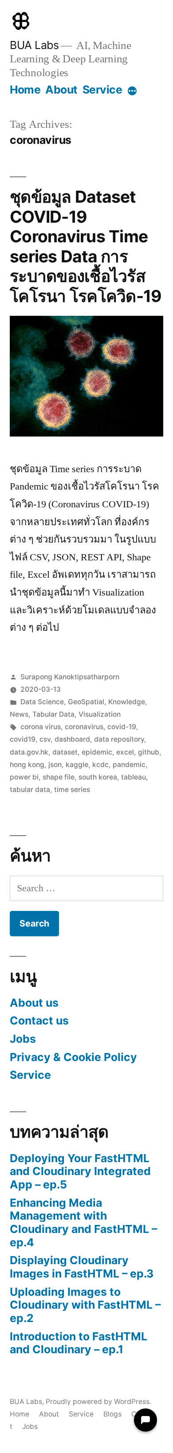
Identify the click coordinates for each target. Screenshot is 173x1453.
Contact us (39, 1020)
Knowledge (126, 702)
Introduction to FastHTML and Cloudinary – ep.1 (78, 1343)
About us (34, 1002)
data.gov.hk (29, 752)
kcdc (100, 764)
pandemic (129, 764)
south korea (98, 777)
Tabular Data (53, 714)
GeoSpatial (86, 702)
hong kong (27, 764)
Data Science (42, 702)
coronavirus (84, 726)
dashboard (72, 739)
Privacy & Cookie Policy (73, 1057)
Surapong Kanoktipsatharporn (69, 677)
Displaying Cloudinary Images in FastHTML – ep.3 (81, 1266)
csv (45, 739)
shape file (59, 777)
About (61, 89)
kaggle (77, 764)
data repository (119, 739)
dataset (65, 752)
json (55, 764)
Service (102, 89)
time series (72, 789)
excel (125, 752)
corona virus (40, 726)
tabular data (30, 789)
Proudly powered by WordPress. (98, 1401)
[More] (132, 91)
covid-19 (121, 726)
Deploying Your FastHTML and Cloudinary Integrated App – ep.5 (80, 1171)
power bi (24, 777)
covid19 (22, 739)
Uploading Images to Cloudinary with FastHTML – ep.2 (85, 1305)
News (19, 714)
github (148, 752)
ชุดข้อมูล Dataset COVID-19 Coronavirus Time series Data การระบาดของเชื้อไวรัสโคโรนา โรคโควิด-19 (85, 246)
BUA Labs (34, 45)
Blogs (112, 1414)
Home (25, 89)
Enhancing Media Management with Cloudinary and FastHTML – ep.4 (83, 1222)
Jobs (23, 1038)
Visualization (100, 714)
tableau (133, 777)
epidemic (97, 752)
